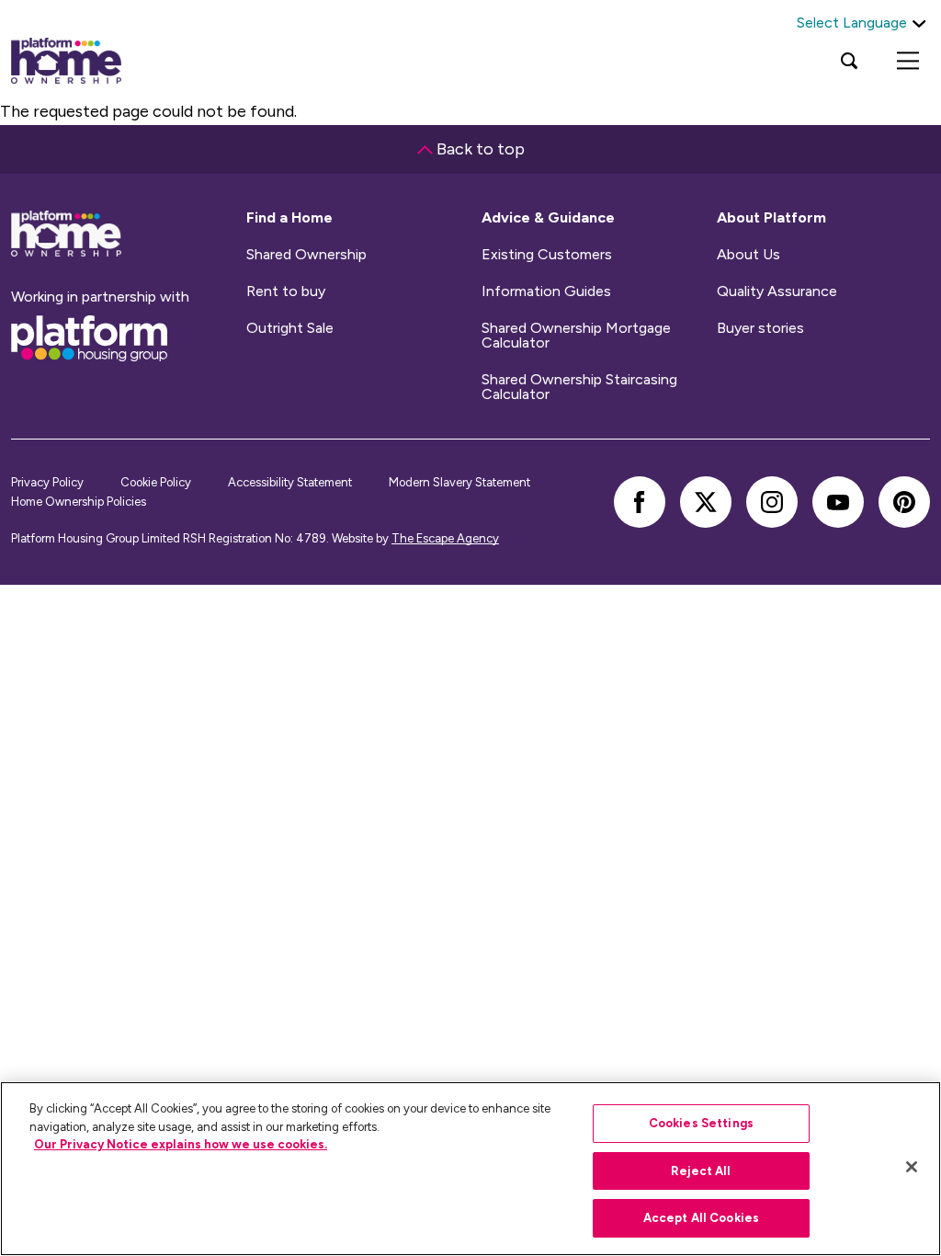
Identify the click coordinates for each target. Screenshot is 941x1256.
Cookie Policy (155, 482)
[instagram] (772, 502)
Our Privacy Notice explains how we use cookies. (180, 1144)
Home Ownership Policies (78, 502)
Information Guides (546, 291)
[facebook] (639, 502)
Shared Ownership (306, 254)
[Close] (911, 1167)
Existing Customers (547, 254)
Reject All (701, 1171)
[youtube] (838, 502)
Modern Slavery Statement (459, 482)
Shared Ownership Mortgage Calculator (576, 335)
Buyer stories (760, 328)
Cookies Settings (701, 1123)
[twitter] (705, 502)
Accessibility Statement (290, 482)
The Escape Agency (445, 538)
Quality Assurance (777, 291)
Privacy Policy (47, 482)
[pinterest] (904, 502)
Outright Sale (290, 328)
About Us (748, 254)
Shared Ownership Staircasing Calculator (579, 387)
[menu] (908, 61)
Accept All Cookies (701, 1218)
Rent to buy (285, 291)
